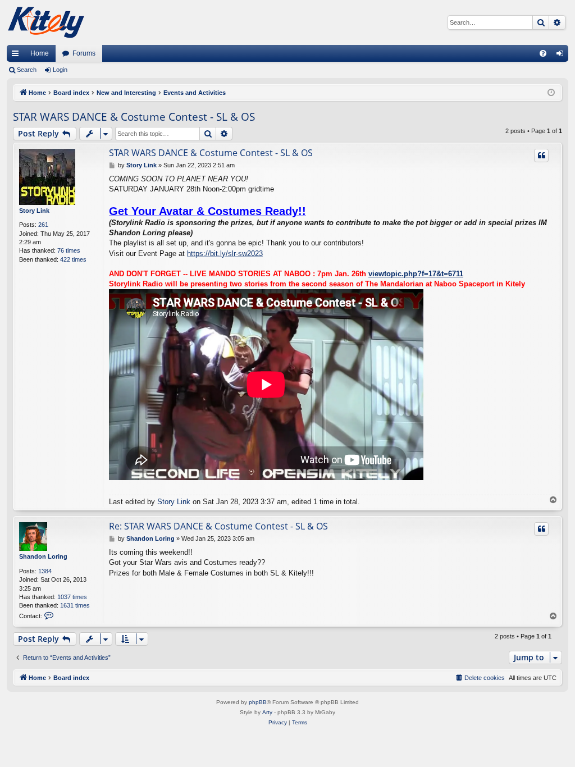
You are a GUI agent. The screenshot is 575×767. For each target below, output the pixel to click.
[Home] (46, 22)
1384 (45, 571)
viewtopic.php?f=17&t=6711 (415, 274)
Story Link (34, 210)
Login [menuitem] (562, 55)
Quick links (17, 55)
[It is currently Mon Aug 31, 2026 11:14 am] (551, 92)
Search (26, 69)
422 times (73, 259)
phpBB (258, 702)
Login (60, 69)
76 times (68, 250)
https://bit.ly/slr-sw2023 (225, 253)
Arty (267, 712)
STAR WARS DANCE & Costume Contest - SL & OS (134, 116)
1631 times (75, 605)
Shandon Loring (43, 556)
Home (39, 53)
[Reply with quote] (541, 155)
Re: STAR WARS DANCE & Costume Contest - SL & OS (218, 526)
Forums (83, 53)
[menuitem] (543, 53)
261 (43, 224)
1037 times (72, 596)
